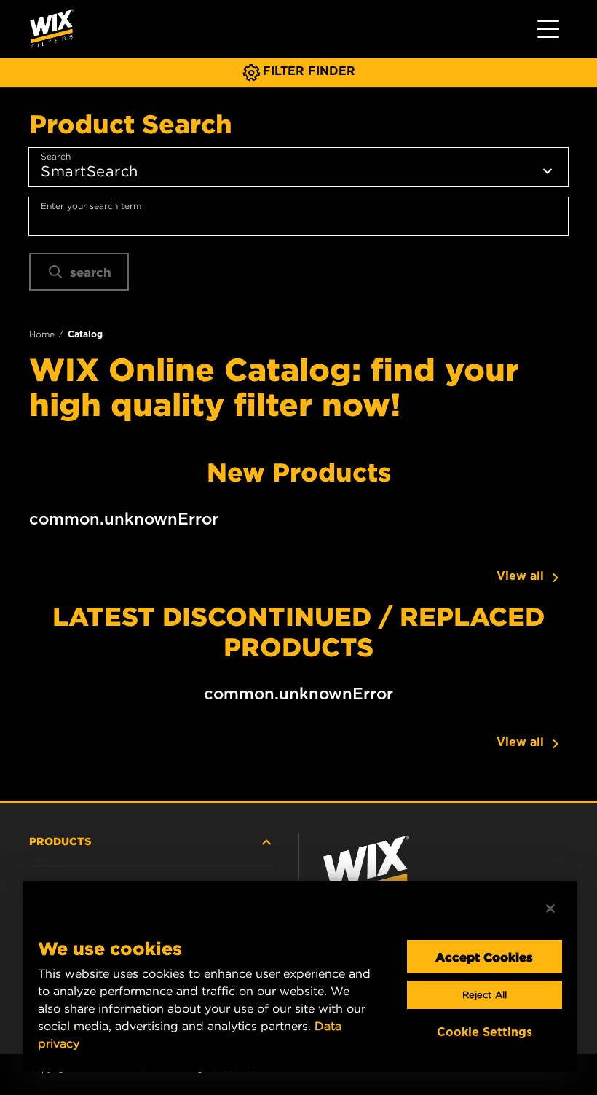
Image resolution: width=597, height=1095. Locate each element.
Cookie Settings (484, 1032)
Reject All (484, 995)
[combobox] (298, 216)
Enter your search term (91, 205)
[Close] (550, 908)
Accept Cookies (484, 956)
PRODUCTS (60, 840)
